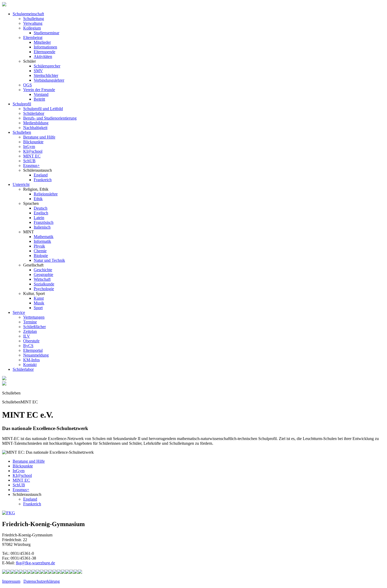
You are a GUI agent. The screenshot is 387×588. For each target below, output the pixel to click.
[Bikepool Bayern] (21, 572)
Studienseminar (46, 33)
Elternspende (44, 52)
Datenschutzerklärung (41, 581)
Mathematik (43, 236)
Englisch (41, 213)
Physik (39, 246)
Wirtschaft (42, 279)
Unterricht (21, 184)
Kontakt (30, 364)
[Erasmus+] (63, 572)
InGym (29, 146)
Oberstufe (31, 341)
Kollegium (32, 28)
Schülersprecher (47, 66)
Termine (30, 322)
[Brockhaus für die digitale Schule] (50, 572)
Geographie (43, 274)
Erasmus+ (31, 165)
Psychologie (44, 288)
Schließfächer (34, 326)
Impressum (11, 581)
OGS (27, 85)
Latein (39, 217)
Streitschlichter (46, 75)
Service (19, 312)
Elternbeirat (32, 37)
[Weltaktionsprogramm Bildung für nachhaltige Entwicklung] (38, 572)
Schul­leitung (33, 18)
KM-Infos (31, 360)
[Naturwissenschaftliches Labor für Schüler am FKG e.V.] (4, 572)
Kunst (39, 298)
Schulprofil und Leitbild (43, 108)
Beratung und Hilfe (39, 137)
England (41, 175)
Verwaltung (32, 23)
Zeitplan (30, 331)
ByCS (28, 345)
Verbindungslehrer (49, 80)
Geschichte (43, 270)
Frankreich (43, 179)
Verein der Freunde (39, 89)
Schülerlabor (33, 113)
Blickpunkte (33, 142)
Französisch (43, 222)
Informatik (42, 241)
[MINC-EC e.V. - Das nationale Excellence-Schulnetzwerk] (8, 572)
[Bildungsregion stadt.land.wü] (76, 572)
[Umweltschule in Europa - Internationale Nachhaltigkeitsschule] (34, 572)
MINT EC (32, 156)
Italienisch (42, 227)
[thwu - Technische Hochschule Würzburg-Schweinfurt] (72, 572)
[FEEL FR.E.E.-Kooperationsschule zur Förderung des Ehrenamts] (67, 572)
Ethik (38, 198)
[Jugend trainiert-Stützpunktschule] (17, 572)
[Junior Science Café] (42, 572)
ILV (26, 336)
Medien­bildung (35, 123)
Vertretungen (33, 317)
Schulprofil (22, 104)
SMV (38, 70)
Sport (38, 307)
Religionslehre (46, 194)
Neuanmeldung (36, 355)
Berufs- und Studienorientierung (50, 118)
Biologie (41, 255)
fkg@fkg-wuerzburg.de (35, 563)
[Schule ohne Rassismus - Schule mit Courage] (25, 572)
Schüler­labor (23, 369)
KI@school (32, 151)
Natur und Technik (49, 260)
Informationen (45, 47)
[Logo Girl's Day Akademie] (80, 572)
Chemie (40, 251)
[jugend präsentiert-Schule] (29, 572)
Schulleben (22, 132)
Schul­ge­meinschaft (28, 14)
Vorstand (41, 94)
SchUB (29, 161)
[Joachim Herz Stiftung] (59, 572)
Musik (39, 303)
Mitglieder (42, 42)
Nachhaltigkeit (35, 127)
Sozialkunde (44, 284)
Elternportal (33, 350)
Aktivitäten (43, 56)
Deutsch (40, 208)
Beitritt (39, 99)
